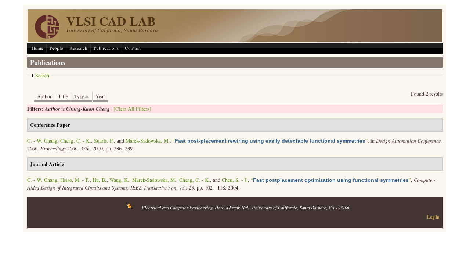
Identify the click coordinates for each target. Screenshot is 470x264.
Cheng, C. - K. (75, 140)
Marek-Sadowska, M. (148, 140)
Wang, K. (119, 179)
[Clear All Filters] (132, 108)
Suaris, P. (104, 140)
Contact (133, 48)
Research (78, 48)
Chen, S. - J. (235, 179)
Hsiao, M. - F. (75, 179)
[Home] (47, 36)
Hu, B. (99, 179)
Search (42, 75)
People (56, 48)
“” (270, 140)
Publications (106, 48)
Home (37, 48)
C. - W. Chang (42, 140)
